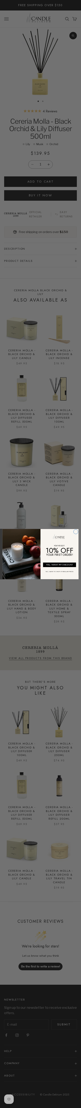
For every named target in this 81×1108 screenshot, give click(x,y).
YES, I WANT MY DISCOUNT (59, 564)
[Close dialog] (76, 531)
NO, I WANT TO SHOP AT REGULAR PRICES (59, 572)
